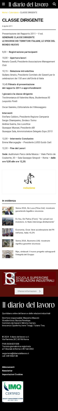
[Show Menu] (3, 4)
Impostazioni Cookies (12, 374)
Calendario (14, 12)
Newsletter (7, 371)
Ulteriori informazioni (27, 291)
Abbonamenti (8, 367)
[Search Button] (54, 4)
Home (4, 12)
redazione (29, 187)
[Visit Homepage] (28, 4)
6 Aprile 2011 (7, 26)
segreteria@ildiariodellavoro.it (15, 353)
